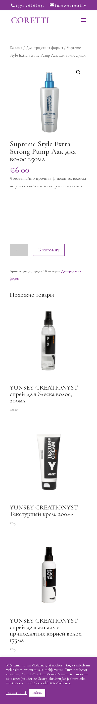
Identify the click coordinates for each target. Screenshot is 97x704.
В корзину (48, 250)
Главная (16, 47)
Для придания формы (44, 47)
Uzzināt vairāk (16, 693)
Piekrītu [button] (37, 693)
